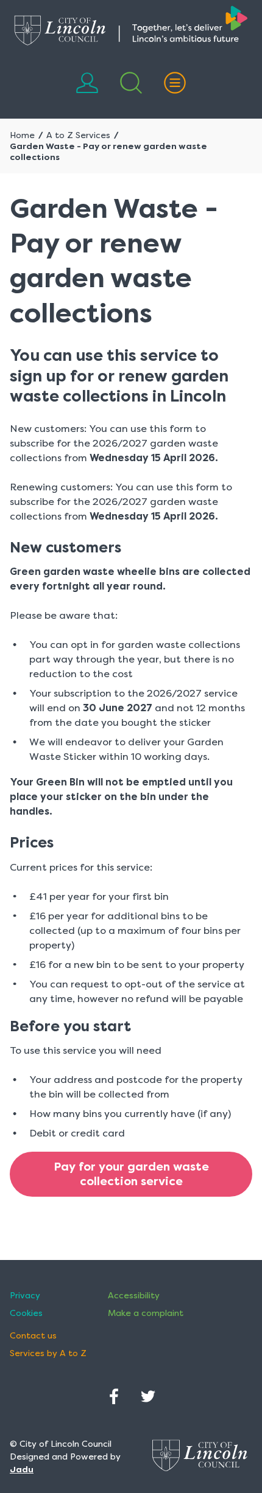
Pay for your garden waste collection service (131, 1174)
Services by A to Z (48, 1353)
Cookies (26, 1313)
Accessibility (134, 1295)
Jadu (22, 1469)
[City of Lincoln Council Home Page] (131, 25)
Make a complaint (145, 1313)
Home (22, 135)
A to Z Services (78, 135)
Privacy (25, 1295)
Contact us (33, 1335)
